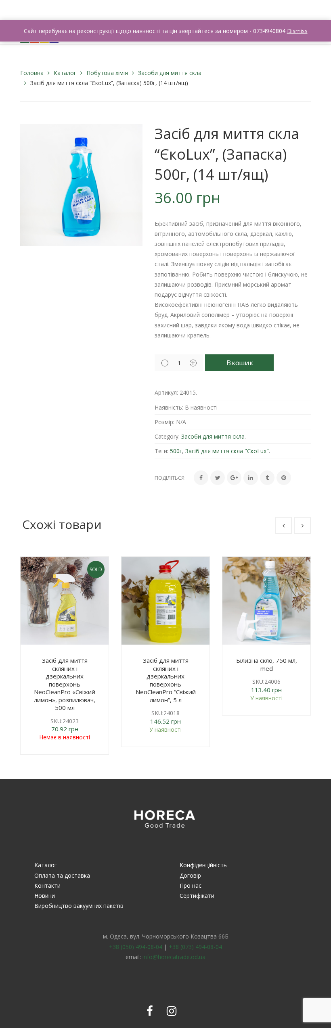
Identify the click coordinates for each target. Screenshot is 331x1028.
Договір (190, 875)
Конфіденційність (203, 865)
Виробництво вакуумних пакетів (79, 905)
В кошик (239, 362)
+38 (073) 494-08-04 (195, 947)
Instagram (171, 1011)
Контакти (47, 885)
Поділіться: (170, 477)
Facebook (150, 1011)
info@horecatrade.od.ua (173, 957)
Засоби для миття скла (169, 73)
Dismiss (297, 31)
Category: (167, 436)
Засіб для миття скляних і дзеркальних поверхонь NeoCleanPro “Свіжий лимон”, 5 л (166, 680)
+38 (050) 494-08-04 (135, 947)
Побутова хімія (107, 73)
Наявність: (169, 407)
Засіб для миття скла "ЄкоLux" (227, 451)
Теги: (161, 451)
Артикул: (166, 392)
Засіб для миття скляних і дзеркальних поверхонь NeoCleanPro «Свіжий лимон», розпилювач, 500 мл (64, 684)
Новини (44, 895)
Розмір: (164, 422)
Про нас (190, 885)
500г (176, 451)
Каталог (65, 73)
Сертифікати (197, 895)
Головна (32, 73)
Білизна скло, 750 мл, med (266, 664)
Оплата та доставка (62, 875)
